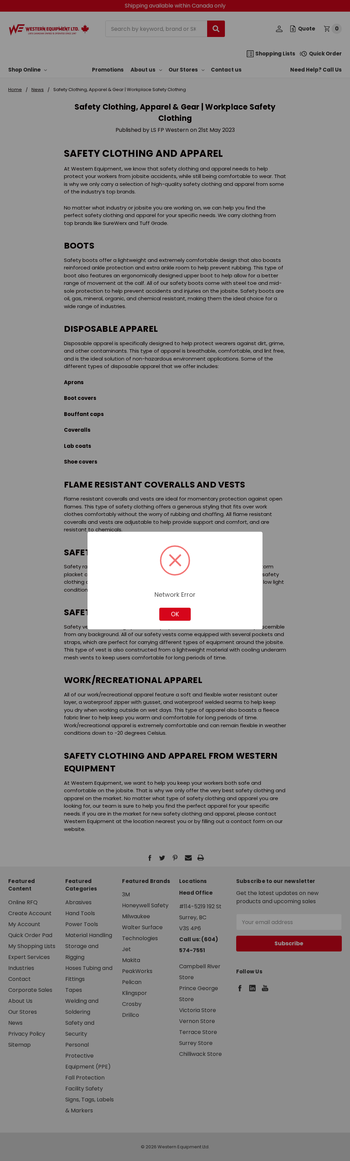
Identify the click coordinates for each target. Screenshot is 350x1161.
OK (175, 614)
